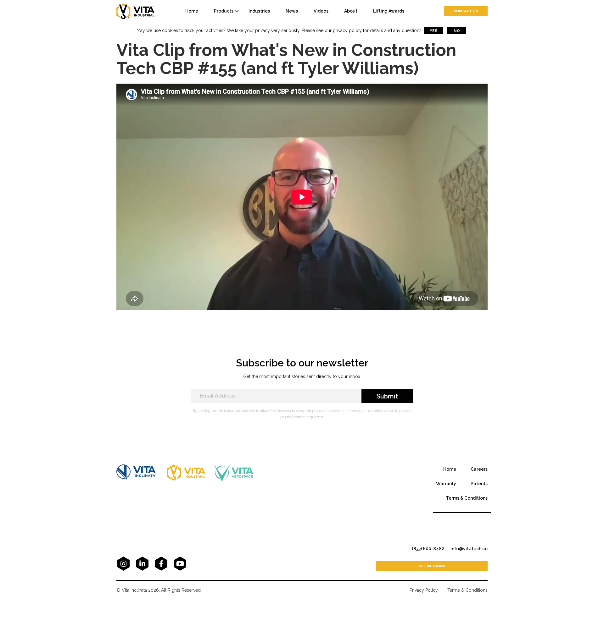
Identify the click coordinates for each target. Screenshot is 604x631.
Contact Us (466, 10)
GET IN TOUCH (432, 565)
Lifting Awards (388, 11)
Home (449, 469)
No (457, 31)
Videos (321, 11)
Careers (479, 469)
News (292, 11)
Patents (479, 483)
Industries (259, 11)
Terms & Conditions (467, 498)
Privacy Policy (424, 590)
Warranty (446, 483)
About (350, 11)
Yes (433, 31)
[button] (228, 11)
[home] (135, 11)
